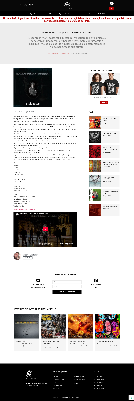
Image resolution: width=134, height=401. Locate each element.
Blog (60, 14)
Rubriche (49, 14)
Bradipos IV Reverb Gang (110, 206)
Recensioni (55, 53)
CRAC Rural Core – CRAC (110, 133)
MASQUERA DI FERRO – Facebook (24, 209)
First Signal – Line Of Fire (77, 341)
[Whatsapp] (32, 5)
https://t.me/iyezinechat (38, 288)
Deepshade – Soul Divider (105, 341)
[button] (112, 3)
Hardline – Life (20, 341)
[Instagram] (25, 5)
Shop (90, 14)
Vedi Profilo (28, 258)
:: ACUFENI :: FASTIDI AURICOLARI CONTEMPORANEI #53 (109, 179)
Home (48, 53)
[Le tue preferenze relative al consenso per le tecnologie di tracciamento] (131, 398)
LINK (96, 288)
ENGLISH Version (103, 14)
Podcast (70, 14)
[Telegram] (29, 5)
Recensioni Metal (64, 53)
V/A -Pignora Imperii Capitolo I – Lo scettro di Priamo (110, 149)
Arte (80, 14)
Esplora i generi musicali (33, 14)
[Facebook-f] (21, 5)
